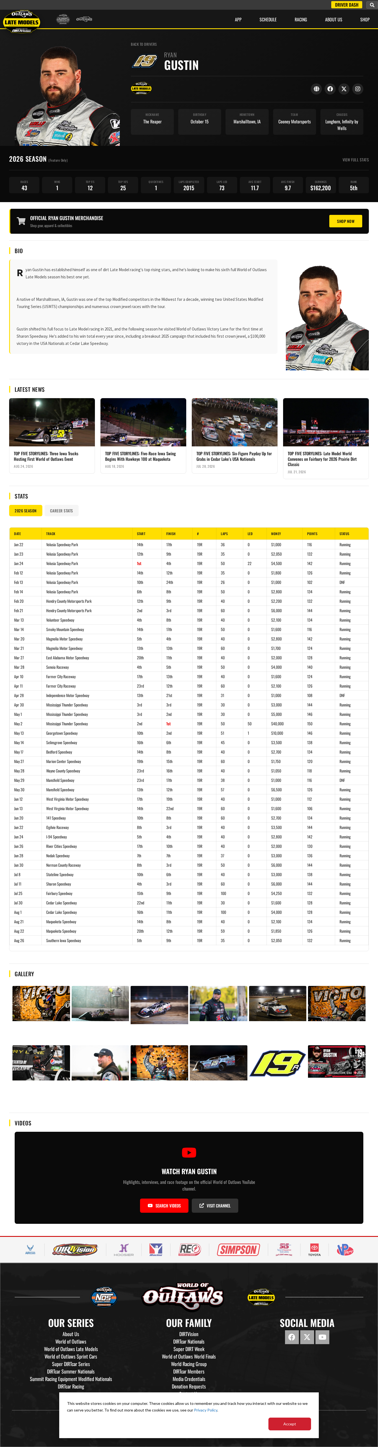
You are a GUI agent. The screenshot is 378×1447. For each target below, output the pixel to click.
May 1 (18, 714)
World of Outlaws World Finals (189, 1356)
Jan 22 (18, 544)
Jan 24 (18, 563)
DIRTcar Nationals (188, 1341)
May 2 (18, 723)
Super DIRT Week (189, 1348)
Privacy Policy (205, 1410)
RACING (301, 19)
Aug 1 (18, 912)
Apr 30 (19, 705)
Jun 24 (18, 837)
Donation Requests (189, 1386)
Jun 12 (18, 799)
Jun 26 (18, 846)
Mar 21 (19, 648)
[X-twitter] (307, 1337)
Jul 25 (18, 893)
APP (238, 19)
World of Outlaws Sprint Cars (71, 1356)
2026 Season (26, 510)
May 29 (19, 780)
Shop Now (345, 221)
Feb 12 (18, 573)
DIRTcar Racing (71, 1386)
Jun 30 (18, 865)
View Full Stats (356, 159)
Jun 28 (18, 855)
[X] (343, 89)
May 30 (19, 789)
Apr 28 (19, 695)
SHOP (365, 19)
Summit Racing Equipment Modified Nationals (71, 1378)
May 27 (19, 761)
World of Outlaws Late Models (71, 1348)
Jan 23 (18, 554)
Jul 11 (17, 884)
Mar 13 (19, 620)
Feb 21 (18, 610)
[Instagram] (357, 89)
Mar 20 (19, 639)
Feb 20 (19, 601)
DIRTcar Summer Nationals (71, 1371)
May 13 (19, 733)
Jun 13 (18, 808)
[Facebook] (330, 89)
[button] (372, 5)
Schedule (268, 19)
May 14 (19, 742)
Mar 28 (19, 667)
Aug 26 (19, 940)
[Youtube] (322, 1337)
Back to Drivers (144, 44)
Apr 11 (18, 686)
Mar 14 (19, 629)
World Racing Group (189, 1363)
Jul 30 (18, 903)
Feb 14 (18, 591)
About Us (333, 19)
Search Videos (168, 1205)
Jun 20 (18, 818)
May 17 (18, 752)
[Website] (316, 89)
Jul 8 (17, 874)
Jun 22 (18, 827)
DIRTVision (188, 1333)
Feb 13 (18, 582)
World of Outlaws (70, 1341)
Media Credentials (189, 1378)
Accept (289, 1423)
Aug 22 (19, 931)
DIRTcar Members (188, 1371)
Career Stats (61, 510)
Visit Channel (219, 1205)
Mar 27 (19, 657)
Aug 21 (19, 921)
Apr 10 (18, 676)
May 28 (19, 771)
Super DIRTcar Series (71, 1363)
